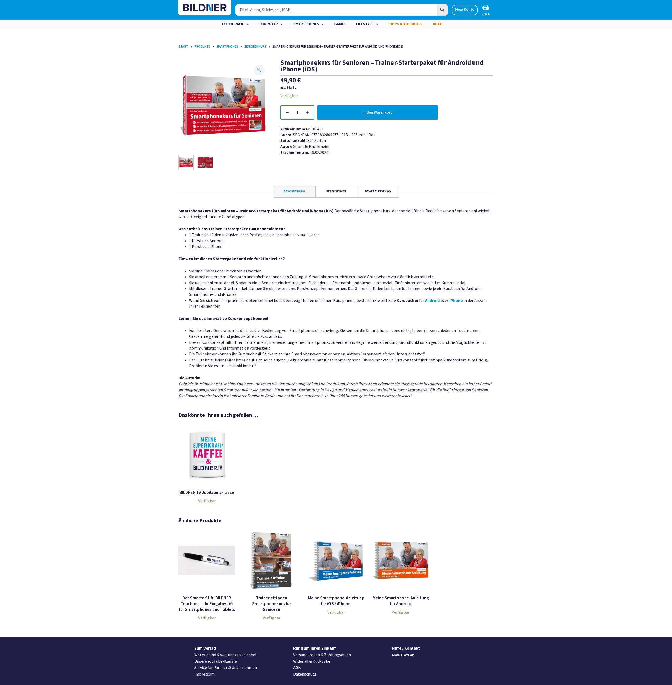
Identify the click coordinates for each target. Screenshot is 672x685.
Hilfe (437, 24)
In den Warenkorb (377, 112)
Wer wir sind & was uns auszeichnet (225, 655)
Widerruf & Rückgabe (311, 661)
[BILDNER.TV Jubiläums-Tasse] (206, 454)
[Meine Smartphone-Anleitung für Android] (400, 560)
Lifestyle (364, 24)
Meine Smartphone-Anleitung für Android (400, 601)
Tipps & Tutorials (405, 24)
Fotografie (233, 24)
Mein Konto (465, 9)
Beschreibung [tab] (294, 191)
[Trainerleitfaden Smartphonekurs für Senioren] (271, 560)
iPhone (456, 300)
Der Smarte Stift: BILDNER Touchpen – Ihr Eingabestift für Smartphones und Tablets (207, 604)
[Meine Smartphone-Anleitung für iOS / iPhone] (336, 560)
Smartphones (306, 24)
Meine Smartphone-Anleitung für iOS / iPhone (336, 601)
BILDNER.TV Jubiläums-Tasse (207, 492)
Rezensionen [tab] (336, 191)
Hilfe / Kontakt (406, 648)
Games (340, 24)
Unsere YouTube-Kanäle (215, 661)
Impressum (204, 674)
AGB (297, 668)
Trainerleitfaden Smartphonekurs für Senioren (271, 604)
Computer (268, 24)
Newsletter (403, 655)
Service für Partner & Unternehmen (225, 668)
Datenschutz (304, 674)
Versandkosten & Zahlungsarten (322, 655)
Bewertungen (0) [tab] (378, 191)
